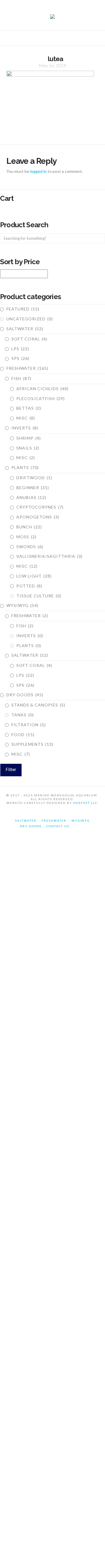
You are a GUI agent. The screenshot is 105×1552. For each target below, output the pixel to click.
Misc (25, 417)
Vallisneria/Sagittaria (49, 556)
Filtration (28, 724)
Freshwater (27, 368)
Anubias (31, 497)
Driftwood (34, 477)
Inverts (24, 427)
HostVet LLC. (86, 803)
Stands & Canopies (38, 704)
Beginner (32, 487)
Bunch (29, 526)
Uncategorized (29, 318)
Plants (25, 467)
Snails (27, 447)
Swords (29, 546)
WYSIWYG (22, 605)
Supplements (32, 744)
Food (22, 734)
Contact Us (57, 826)
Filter (11, 769)
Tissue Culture (38, 595)
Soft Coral (29, 338)
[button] (52, 39)
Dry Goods (24, 694)
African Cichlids (42, 388)
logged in (38, 171)
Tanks (22, 714)
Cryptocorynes (40, 507)
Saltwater (24, 328)
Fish (21, 378)
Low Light (34, 575)
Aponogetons (37, 516)
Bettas (28, 408)
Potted (29, 585)
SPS (20, 358)
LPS (20, 348)
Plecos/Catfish (40, 398)
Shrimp (28, 438)
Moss (26, 536)
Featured (22, 308)
